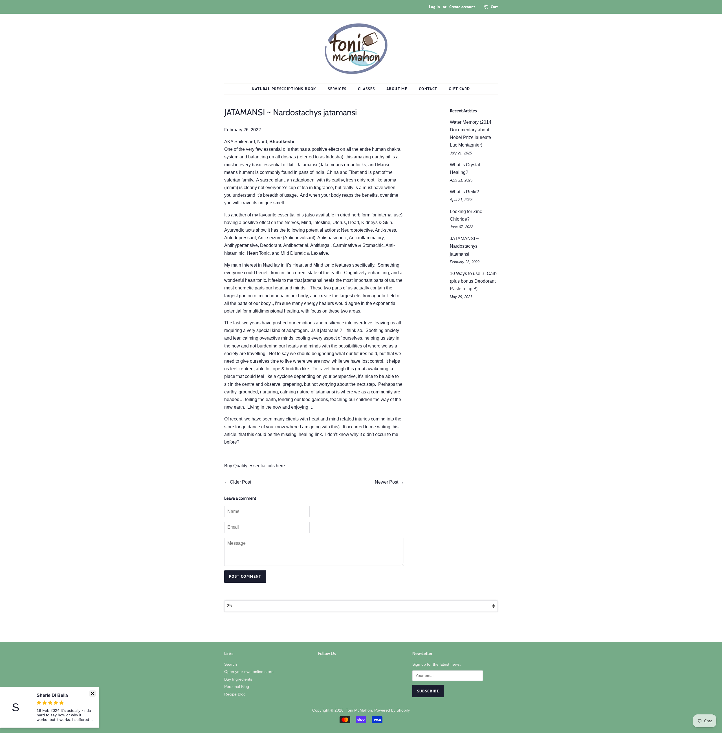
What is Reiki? (464, 191)
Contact (428, 88)
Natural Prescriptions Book (284, 88)
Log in (434, 6)
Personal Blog (236, 687)
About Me (396, 88)
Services (337, 88)
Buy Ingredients (238, 679)
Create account (462, 6)
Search (230, 664)
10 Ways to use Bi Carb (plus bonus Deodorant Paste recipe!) (473, 281)
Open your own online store (249, 672)
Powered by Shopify (392, 710)
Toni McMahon (359, 710)
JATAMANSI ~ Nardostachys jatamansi (464, 246)
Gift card (459, 88)
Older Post (240, 482)
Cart (494, 6)
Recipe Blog (235, 694)
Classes (366, 88)
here (280, 465)
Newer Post (386, 482)
